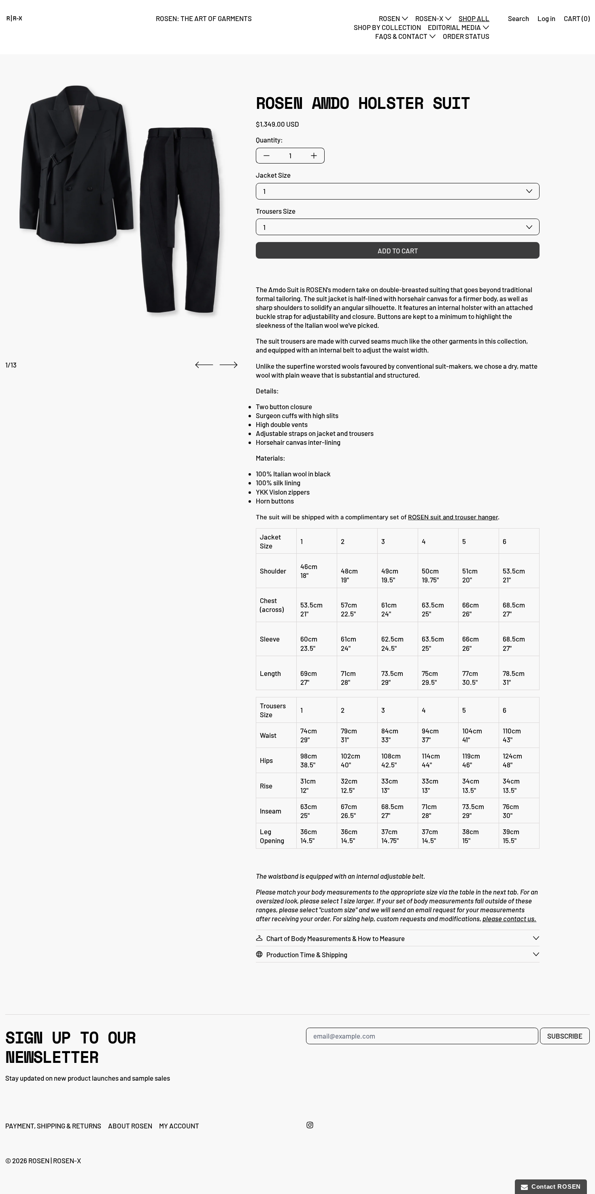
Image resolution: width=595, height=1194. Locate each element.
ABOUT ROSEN (130, 1126)
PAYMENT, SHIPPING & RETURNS (53, 1126)
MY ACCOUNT (179, 1126)
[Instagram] (310, 1125)
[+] (314, 156)
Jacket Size (273, 175)
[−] (266, 156)
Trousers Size (275, 211)
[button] (119, 203)
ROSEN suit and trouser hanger (453, 517)
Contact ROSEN (554, 1186)
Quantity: (269, 140)
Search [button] (518, 18)
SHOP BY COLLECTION (387, 27)
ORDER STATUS (466, 36)
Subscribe (564, 1036)
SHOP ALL (474, 18)
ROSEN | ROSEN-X (54, 1160)
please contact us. (509, 918)
